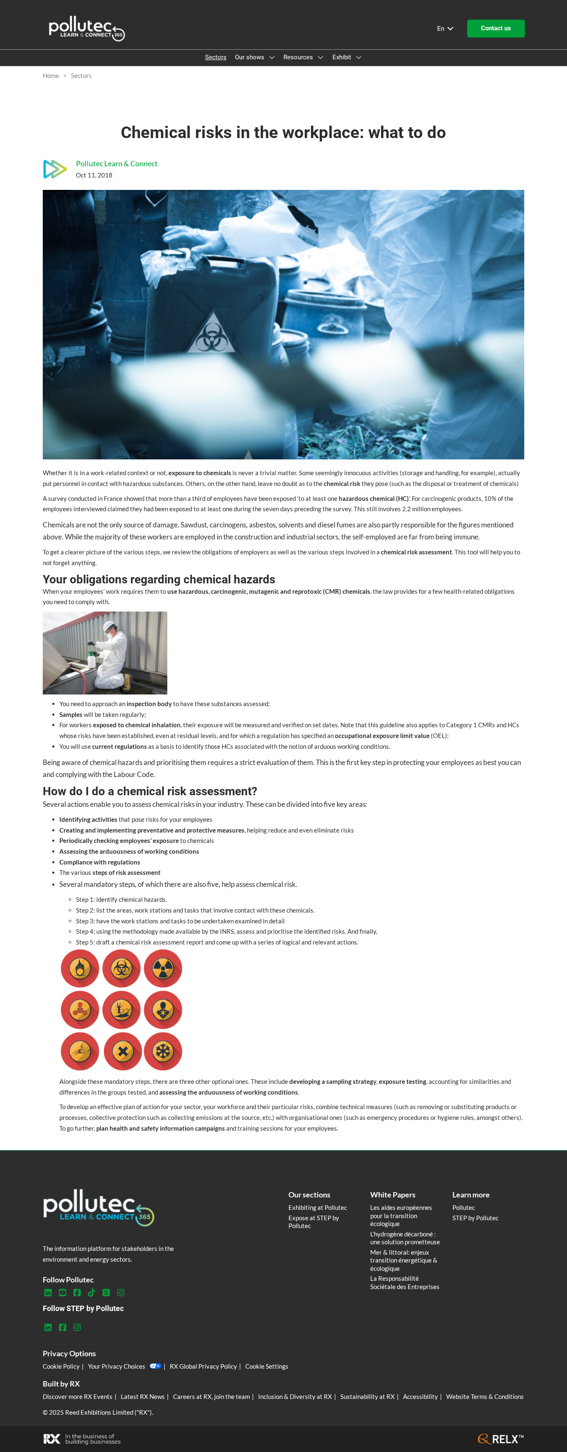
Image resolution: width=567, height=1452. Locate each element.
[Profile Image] (55, 169)
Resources (299, 57)
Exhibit (342, 57)
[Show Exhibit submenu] (358, 57)
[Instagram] (120, 1293)
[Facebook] (77, 1293)
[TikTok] (91, 1293)
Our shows (250, 57)
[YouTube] (62, 1293)
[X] (106, 1293)
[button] (496, 28)
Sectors (216, 57)
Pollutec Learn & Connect (117, 163)
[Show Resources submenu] (320, 57)
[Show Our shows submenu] (272, 57)
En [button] (441, 28)
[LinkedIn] (48, 1293)
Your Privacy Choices (116, 1366)
